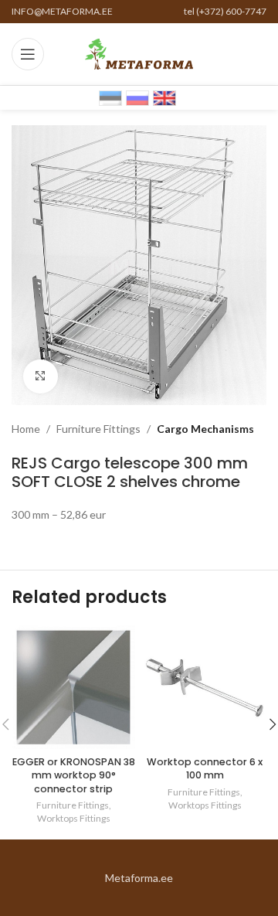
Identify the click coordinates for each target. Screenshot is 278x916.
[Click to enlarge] (40, 376)
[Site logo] (139, 53)
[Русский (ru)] (137, 97)
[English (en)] (164, 97)
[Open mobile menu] (28, 54)
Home (26, 428)
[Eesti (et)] (110, 97)
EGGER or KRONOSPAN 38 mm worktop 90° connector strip (73, 775)
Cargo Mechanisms (205, 428)
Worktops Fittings (73, 818)
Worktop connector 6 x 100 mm (205, 768)
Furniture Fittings (98, 428)
